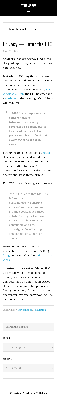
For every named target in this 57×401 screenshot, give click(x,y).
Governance (25, 309)
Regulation (39, 309)
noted (46, 152)
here (18, 251)
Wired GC (28, 5)
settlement (12, 98)
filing (6, 255)
